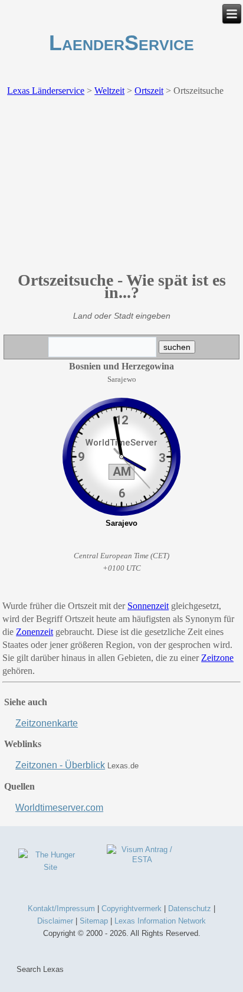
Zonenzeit (34, 632)
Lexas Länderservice (45, 91)
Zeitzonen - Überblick (60, 765)
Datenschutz (189, 908)
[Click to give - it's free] (50, 867)
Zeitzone (217, 658)
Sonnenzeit (148, 606)
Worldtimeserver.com (59, 808)
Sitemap (94, 920)
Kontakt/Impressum (61, 908)
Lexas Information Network (160, 920)
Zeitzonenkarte (46, 723)
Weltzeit (109, 91)
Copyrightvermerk (131, 908)
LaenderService (121, 43)
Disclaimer (55, 920)
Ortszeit (148, 91)
